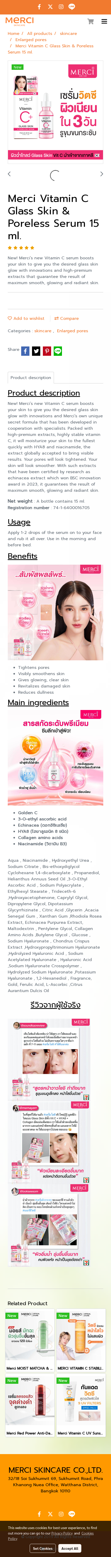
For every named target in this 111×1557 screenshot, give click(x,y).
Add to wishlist (28, 318)
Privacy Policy (62, 1533)
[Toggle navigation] (104, 21)
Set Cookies (42, 1548)
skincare (43, 331)
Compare (69, 318)
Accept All (69, 1548)
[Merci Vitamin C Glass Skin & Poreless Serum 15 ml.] (55, 112)
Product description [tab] (31, 378)
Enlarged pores (72, 331)
